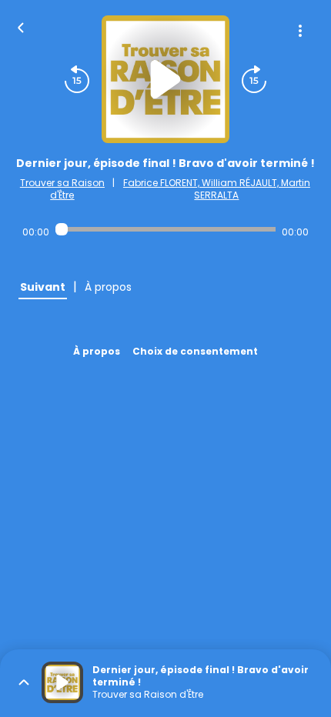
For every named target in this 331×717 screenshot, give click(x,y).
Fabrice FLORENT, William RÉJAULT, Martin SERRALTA (216, 189)
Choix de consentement (195, 351)
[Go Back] (20, 26)
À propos (96, 351)
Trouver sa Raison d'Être (62, 189)
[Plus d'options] (300, 30)
